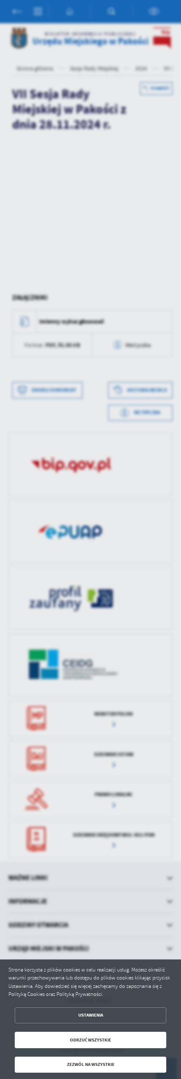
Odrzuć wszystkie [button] (90, 1040)
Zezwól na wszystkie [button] (90, 1064)
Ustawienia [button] (90, 1015)
